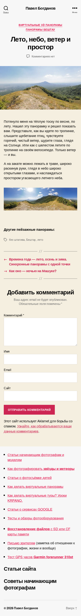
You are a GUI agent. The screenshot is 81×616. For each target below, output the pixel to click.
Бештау (31, 239)
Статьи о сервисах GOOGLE (30, 509)
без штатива (17, 239)
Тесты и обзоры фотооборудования (36, 517)
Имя (7, 351)
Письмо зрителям (21, 542)
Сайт (7, 388)
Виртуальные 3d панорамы (40, 25)
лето (40, 239)
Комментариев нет (43, 56)
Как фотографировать (41, 468)
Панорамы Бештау (40, 29)
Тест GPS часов (40, 556)
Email (7, 370)
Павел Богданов (41, 8)
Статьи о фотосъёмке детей (30, 477)
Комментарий (14, 315)
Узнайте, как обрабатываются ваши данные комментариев (38, 428)
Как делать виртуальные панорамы (35, 486)
